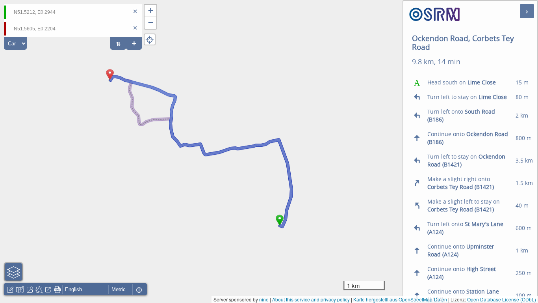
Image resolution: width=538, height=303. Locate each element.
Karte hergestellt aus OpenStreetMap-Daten (400, 299)
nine (264, 299)
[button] (280, 226)
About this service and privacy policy (311, 299)
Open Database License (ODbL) (501, 299)
